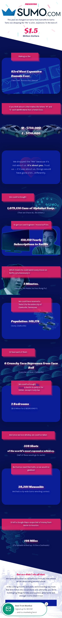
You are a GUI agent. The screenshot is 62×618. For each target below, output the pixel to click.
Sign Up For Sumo (31, 603)
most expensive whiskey (39, 450)
